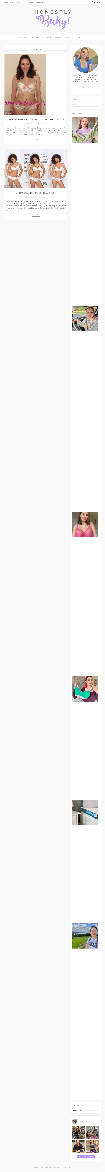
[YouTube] (97, 2)
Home (6, 2)
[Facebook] (92, 2)
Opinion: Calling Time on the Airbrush (36, 192)
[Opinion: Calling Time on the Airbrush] (35, 168)
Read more (36, 139)
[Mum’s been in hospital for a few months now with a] (92, 1132)
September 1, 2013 (31, 123)
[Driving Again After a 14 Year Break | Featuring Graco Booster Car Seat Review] (85, 318)
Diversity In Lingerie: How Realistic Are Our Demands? (36, 119)
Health (48, 37)
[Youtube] (88, 87)
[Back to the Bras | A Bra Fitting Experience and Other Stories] (85, 524)
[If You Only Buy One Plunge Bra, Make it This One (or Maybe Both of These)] (85, 130)
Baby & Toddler (69, 37)
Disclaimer (39, 2)
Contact (31, 2)
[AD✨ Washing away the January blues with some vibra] (92, 1146)
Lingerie (8, 113)
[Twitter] (94, 2)
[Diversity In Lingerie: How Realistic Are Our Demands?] (25, 84)
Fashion (57, 37)
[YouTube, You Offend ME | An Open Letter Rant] (85, 689)
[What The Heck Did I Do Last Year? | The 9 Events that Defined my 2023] (85, 935)
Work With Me (21, 2)
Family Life (82, 37)
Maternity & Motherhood (33, 37)
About (12, 2)
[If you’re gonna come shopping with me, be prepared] (78, 1132)
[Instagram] (100, 2)
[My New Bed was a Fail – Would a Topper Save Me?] (85, 812)
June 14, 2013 (31, 197)
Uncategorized (10, 186)
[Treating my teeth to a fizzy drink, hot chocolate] (78, 1146)
